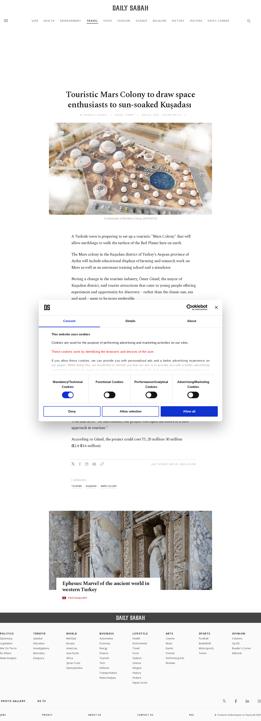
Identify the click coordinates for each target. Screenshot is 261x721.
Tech (102, 663)
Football (203, 638)
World (71, 633)
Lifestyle (140, 633)
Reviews (170, 663)
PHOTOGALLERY (77, 597)
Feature (196, 21)
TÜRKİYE (39, 633)
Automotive (106, 638)
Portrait (170, 653)
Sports (204, 633)
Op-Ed (235, 643)
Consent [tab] (69, 321)
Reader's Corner (241, 648)
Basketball (205, 643)
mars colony (109, 485)
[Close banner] (216, 307)
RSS (191, 714)
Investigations (41, 648)
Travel (92, 21)
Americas (71, 648)
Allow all (189, 411)
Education (39, 643)
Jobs (3, 714)
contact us (145, 714)
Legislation (6, 643)
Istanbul (37, 638)
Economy (105, 643)
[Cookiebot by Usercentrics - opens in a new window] (189, 307)
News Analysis (8, 658)
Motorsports (206, 648)
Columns (237, 638)
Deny (72, 411)
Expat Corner (218, 21)
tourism (76, 485)
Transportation (108, 673)
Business (107, 633)
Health (49, 21)
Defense (104, 668)
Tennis (202, 653)
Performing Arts (175, 658)
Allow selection (131, 411)
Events (169, 648)
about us (94, 714)
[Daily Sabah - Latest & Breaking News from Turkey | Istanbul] (130, 7)
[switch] (109, 395)
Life (35, 21)
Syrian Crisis (73, 663)
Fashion (123, 21)
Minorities (39, 653)
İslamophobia (74, 668)
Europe (70, 643)
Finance (104, 653)
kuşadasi (91, 485)
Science (141, 21)
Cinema (170, 638)
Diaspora (38, 658)
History (178, 21)
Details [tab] (131, 321)
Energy (103, 648)
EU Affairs (5, 653)
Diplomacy (6, 638)
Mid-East (71, 638)
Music (169, 643)
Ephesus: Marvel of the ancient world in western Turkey (105, 587)
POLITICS (7, 633)
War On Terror (8, 648)
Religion (159, 21)
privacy (47, 714)
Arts (169, 633)
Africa (69, 658)
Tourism (104, 658)
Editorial (237, 653)
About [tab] (191, 321)
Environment (70, 21)
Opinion (239, 633)
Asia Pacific (72, 653)
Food (108, 21)
